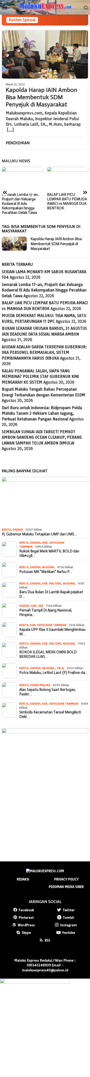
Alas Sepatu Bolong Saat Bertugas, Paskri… (47, 691)
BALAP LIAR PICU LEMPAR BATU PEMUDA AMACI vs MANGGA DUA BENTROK (67, 201)
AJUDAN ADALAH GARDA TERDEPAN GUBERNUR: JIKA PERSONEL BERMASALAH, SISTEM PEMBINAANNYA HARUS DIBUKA (44, 353)
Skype (26, 933)
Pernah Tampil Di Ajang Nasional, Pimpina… (45, 612)
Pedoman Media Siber (66, 887)
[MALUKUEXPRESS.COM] (45, 7)
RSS (47, 940)
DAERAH (18, 529)
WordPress (26, 925)
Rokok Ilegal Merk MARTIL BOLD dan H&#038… (49, 553)
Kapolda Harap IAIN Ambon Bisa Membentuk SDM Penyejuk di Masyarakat (41, 97)
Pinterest (26, 917)
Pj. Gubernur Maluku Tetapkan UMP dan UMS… (39, 534)
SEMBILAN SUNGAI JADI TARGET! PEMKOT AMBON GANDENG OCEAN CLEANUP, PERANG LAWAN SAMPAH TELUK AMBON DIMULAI (42, 437)
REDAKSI (23, 879)
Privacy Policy (66, 879)
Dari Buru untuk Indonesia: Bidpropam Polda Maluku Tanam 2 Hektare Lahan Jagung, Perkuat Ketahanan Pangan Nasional (42, 413)
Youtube (68, 933)
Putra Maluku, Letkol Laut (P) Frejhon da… (53, 672)
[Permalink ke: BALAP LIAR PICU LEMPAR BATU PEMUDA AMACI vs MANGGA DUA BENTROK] (67, 178)
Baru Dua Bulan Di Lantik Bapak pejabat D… (51, 594)
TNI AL (60, 668)
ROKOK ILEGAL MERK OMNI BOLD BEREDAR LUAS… (48, 654)
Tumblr (68, 917)
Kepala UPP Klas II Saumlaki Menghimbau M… (52, 631)
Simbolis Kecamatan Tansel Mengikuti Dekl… (50, 714)
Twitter (68, 910)
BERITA (6, 529)
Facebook (26, 910)
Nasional (48, 567)
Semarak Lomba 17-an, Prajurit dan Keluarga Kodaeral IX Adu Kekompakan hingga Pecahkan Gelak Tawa (20, 203)
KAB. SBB (37, 605)
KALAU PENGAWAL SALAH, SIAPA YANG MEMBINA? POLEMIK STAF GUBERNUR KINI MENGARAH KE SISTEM (40, 377)
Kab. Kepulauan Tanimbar (48, 625)
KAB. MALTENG (51, 583)
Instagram (68, 925)
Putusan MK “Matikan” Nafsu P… (45, 571)
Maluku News (16, 161)
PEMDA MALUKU (40, 685)
